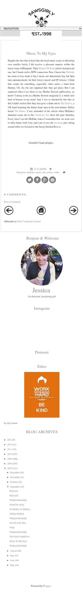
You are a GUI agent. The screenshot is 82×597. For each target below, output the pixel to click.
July (12, 555)
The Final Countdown (19, 536)
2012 (9, 444)
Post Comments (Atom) (29, 221)
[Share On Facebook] (37, 180)
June (12, 560)
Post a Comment (12, 201)
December (14, 472)
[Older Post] (73, 214)
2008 (9, 463)
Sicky (12, 527)
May (12, 564)
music (39, 172)
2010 (9, 453)
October (13, 481)
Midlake (70, 72)
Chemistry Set (42, 115)
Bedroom (14, 490)
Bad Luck (14, 495)
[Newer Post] (8, 214)
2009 (9, 458)
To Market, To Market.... (21, 509)
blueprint (21, 172)
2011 (9, 449)
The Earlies (66, 103)
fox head (58, 122)
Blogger (47, 585)
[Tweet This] (29, 180)
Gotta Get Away (17, 504)
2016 (9, 439)
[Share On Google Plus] (45, 180)
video (56, 172)
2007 (9, 468)
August (13, 550)
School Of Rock (47, 68)
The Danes (20, 111)
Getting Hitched (17, 513)
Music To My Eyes (18, 540)
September (15, 486)
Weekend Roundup (18, 499)
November (15, 477)
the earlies (48, 172)
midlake (31, 172)
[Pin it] (52, 180)
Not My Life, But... (18, 522)
